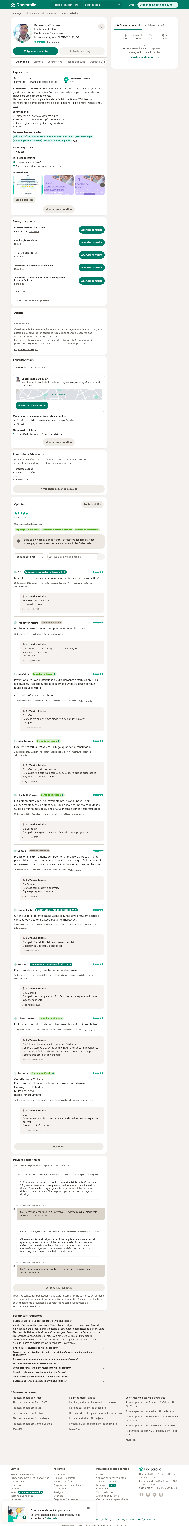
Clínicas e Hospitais (64, 1478)
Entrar (132, 4)
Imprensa (16, 1499)
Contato (15, 1488)
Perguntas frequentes (65, 1499)
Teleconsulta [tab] (38, 367)
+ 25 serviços (21, 291)
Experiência (22, 61)
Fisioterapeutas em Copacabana (31, 1418)
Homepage (16, 13)
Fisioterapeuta (32, 13)
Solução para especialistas (111, 1478)
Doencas (58, 1495)
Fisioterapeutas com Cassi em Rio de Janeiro (150, 1425)
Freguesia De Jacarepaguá (74, 382)
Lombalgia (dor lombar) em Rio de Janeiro (92, 1402)
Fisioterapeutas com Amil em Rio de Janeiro (150, 1411)
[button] (59, 1321)
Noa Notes (105, 1485)
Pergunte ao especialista (67, 1485)
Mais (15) (18, 1429)
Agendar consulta (91, 229)
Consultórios (55, 61)
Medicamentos (61, 1488)
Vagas (26, 1492)
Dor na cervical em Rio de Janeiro (87, 1418)
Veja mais (65, 1147)
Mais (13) (131, 1439)
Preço (99, 1474)
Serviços (38, 61)
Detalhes (34, 231)
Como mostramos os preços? (32, 300)
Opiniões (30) (97, 61)
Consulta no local (128, 26)
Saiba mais (51, 1518)
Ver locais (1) (35, 162)
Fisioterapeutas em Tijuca (27, 1407)
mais (15, 106)
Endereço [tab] (20, 367)
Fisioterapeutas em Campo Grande (32, 1423)
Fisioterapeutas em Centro (28, 1413)
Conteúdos (102, 1488)
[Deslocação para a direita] (104, 61)
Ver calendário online (49, 166)
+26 (75, 140)
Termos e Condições (22, 1495)
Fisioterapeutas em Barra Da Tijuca (32, 1402)
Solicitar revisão (20, 586)
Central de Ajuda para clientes (113, 1499)
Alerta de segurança (107, 1495)
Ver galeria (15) (24, 199)
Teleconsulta (153, 26)
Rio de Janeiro (95, 382)
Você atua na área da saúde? (156, 4)
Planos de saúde (76, 61)
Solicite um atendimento (144, 57)
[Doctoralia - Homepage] (29, 4)
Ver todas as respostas (59, 1287)
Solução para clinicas (108, 1481)
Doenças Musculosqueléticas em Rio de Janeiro (95, 1413)
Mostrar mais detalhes (60, 210)
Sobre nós (16, 1485)
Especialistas (60, 1474)
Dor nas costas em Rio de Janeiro (87, 1407)
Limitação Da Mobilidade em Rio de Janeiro (93, 1423)
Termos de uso (104, 1492)
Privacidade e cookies (23, 1474)
